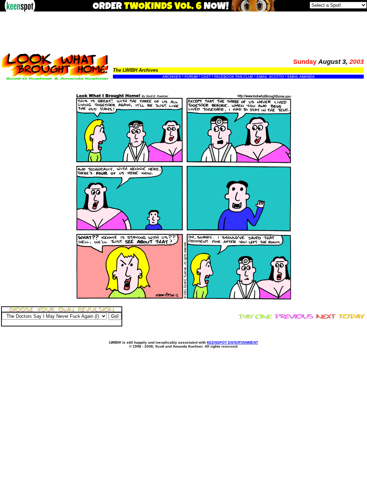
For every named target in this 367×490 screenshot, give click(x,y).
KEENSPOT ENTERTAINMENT (232, 342)
